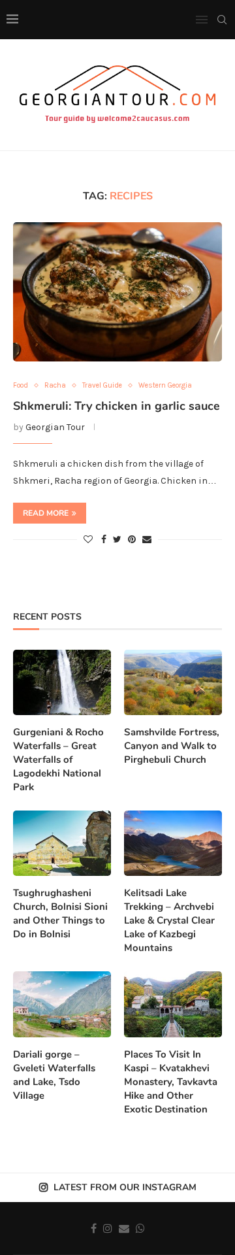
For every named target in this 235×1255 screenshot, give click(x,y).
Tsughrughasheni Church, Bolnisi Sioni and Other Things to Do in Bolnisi (60, 913)
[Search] (221, 20)
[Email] (124, 1228)
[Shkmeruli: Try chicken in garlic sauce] (117, 291)
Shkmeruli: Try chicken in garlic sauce (116, 406)
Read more (46, 513)
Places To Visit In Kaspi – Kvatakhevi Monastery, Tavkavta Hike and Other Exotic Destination (170, 1082)
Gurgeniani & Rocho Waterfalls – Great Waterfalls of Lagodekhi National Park (58, 760)
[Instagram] (107, 1228)
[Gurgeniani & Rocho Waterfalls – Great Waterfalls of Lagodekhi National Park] (62, 682)
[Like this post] (88, 539)
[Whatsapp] (140, 1228)
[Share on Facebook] (103, 539)
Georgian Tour (55, 427)
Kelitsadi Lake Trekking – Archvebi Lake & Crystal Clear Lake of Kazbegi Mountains (169, 920)
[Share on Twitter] (117, 539)
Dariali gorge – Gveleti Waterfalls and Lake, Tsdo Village (54, 1075)
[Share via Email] (146, 539)
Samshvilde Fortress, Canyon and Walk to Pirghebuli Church (171, 746)
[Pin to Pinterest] (132, 539)
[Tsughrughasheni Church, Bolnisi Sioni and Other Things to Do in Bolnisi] (62, 843)
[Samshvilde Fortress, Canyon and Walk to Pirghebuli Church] (173, 682)
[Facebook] (94, 1228)
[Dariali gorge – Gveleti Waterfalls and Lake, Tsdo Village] (62, 1004)
